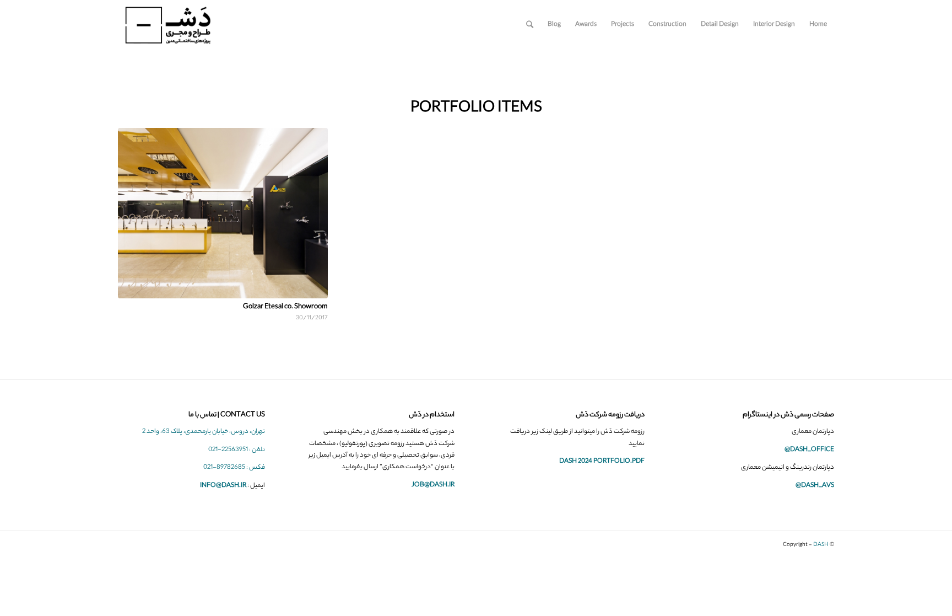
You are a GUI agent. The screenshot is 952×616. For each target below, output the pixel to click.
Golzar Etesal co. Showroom (285, 307)
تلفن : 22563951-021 (236, 450)
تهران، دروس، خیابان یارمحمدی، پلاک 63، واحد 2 (203, 431)
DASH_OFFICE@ (809, 450)
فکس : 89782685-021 (234, 467)
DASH (821, 545)
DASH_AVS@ (815, 485)
